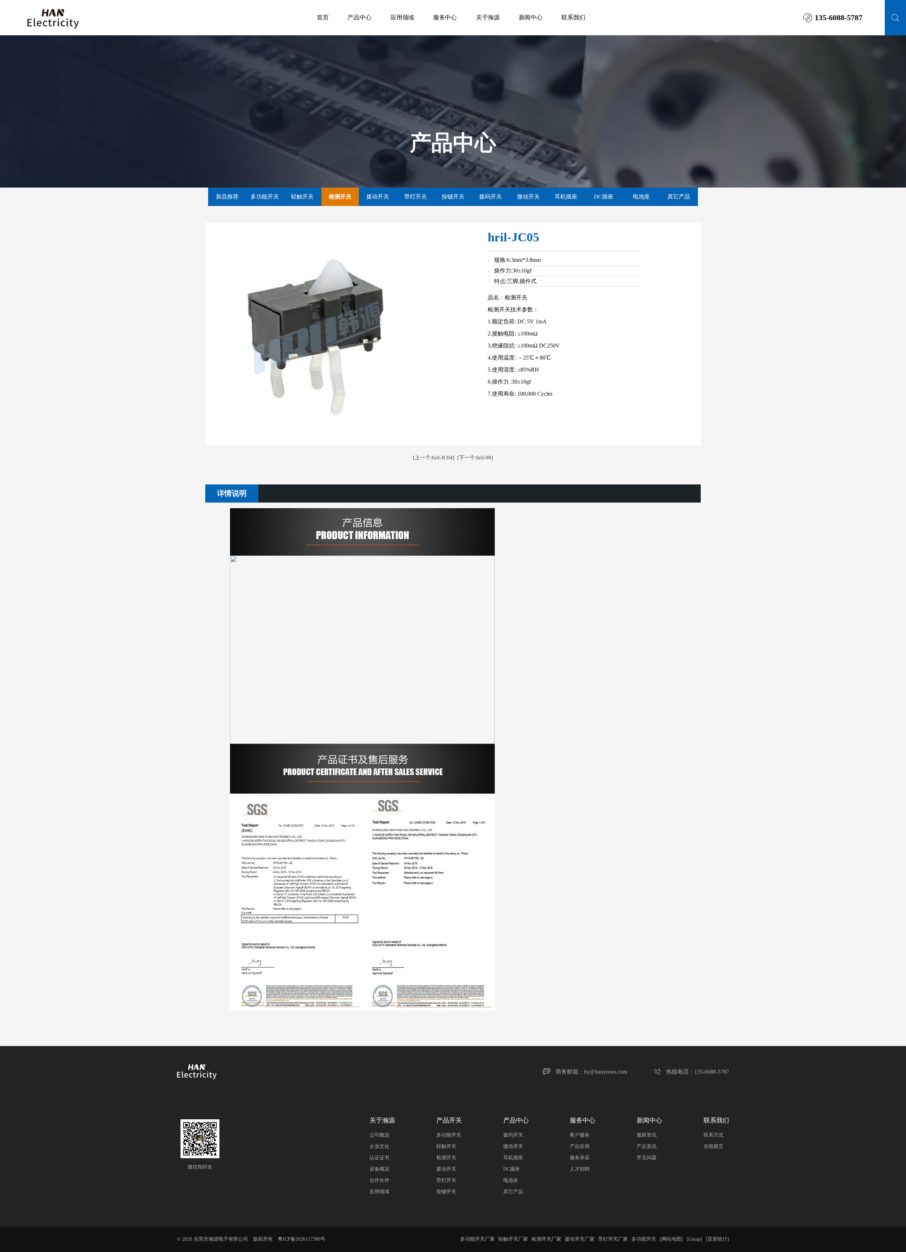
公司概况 (379, 1135)
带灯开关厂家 (613, 1239)
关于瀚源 (488, 17)
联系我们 (573, 17)
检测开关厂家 (546, 1239)
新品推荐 (227, 197)
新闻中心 (531, 17)
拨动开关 (377, 197)
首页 (322, 17)
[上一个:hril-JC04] (433, 457)
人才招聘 (580, 1169)
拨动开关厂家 (580, 1239)
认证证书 (379, 1157)
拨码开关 (490, 197)
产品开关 (449, 1120)
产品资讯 (646, 1146)
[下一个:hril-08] (475, 457)
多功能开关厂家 (477, 1239)
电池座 (641, 197)
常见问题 (646, 1157)
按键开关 (453, 197)
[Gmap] (694, 1239)
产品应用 (580, 1146)
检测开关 (446, 1157)
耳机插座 (566, 197)
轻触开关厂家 (513, 1239)
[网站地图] (671, 1239)
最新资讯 (646, 1135)
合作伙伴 (379, 1180)
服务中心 (445, 17)
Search (895, 17)
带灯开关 (415, 197)
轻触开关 (302, 197)
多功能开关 (265, 197)
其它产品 (678, 197)
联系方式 (713, 1135)
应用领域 (402, 17)
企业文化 (379, 1146)
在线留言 (713, 1146)
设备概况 (379, 1169)
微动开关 (528, 197)
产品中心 (359, 17)
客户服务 (580, 1135)
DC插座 (603, 197)
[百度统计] (717, 1239)
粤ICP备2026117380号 (301, 1239)
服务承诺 (580, 1157)
